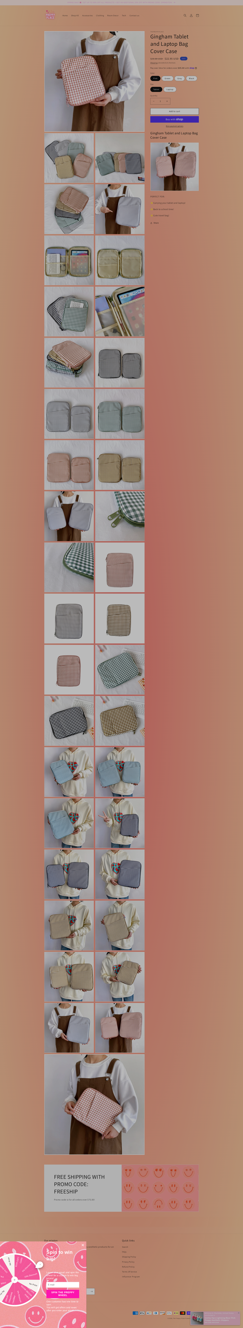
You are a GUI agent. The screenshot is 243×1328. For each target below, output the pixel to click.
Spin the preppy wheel (62, 1294)
